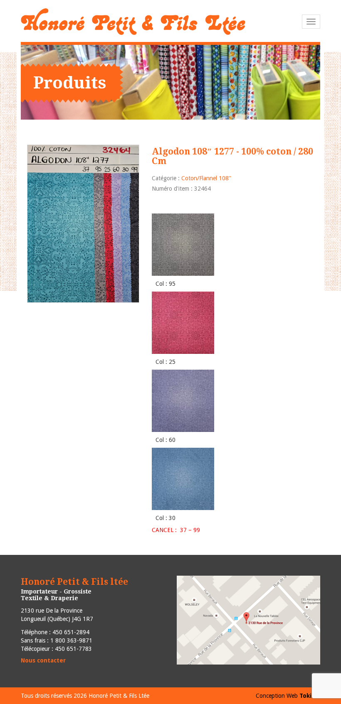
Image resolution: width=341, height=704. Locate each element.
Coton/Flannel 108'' (206, 178)
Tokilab (309, 695)
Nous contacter (43, 660)
